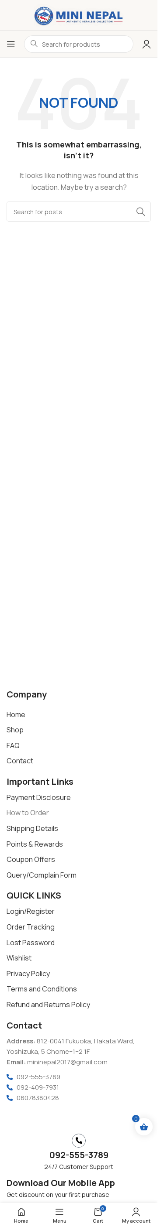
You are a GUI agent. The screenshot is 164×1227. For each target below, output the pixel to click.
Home (16, 714)
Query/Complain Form (42, 875)
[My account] (146, 44)
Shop (15, 730)
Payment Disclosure (39, 797)
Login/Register (31, 911)
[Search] (141, 212)
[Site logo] (79, 14)
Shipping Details (32, 828)
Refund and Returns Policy (48, 1004)
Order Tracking (31, 927)
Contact (20, 761)
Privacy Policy (28, 973)
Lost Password (31, 942)
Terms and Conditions (42, 989)
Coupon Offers (31, 859)
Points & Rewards (35, 844)
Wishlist (19, 958)
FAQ (13, 745)
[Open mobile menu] (11, 44)
